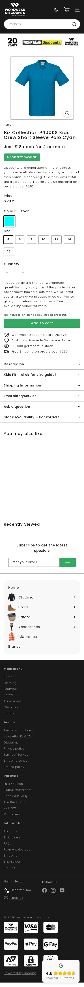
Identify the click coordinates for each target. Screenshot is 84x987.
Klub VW (10, 808)
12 (56, 239)
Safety (8, 695)
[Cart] (66, 9)
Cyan (9, 221)
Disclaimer (12, 742)
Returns (9, 868)
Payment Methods (17, 849)
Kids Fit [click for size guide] (30, 374)
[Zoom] (67, 113)
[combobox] (42, 24)
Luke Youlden (13, 784)
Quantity (11, 264)
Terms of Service (16, 754)
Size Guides (12, 861)
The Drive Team (15, 802)
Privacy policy (14, 748)
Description (14, 364)
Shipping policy (16, 760)
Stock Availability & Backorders (32, 417)
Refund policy (14, 767)
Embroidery (12, 837)
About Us (10, 831)
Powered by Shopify (20, 973)
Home (8, 124)
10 (43, 239)
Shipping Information (22, 385)
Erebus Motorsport (17, 790)
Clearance (11, 707)
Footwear (10, 689)
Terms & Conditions (18, 730)
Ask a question (17, 406)
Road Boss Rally (16, 796)
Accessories (13, 701)
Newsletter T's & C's (17, 736)
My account (12, 814)
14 (69, 239)
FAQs (7, 843)
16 (8, 251)
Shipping (28, 315)
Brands (9, 713)
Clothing (10, 683)
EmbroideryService (20, 396)
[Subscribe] (68, 562)
